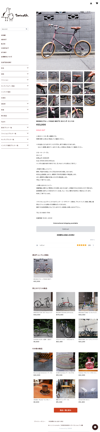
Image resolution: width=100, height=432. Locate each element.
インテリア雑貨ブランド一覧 (9, 145)
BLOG (3, 44)
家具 (2, 68)
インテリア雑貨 (5, 92)
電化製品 (4, 116)
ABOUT (4, 39)
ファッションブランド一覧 (8, 133)
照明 (2, 74)
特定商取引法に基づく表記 (56, 421)
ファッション (4, 80)
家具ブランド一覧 (6, 127)
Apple (3, 121)
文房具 (3, 98)
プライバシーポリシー (40, 421)
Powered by (63, 428)
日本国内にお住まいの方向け (65, 235)
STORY (4, 52)
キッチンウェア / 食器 (8, 86)
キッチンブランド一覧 (7, 139)
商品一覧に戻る (65, 410)
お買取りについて (6, 57)
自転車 (3, 104)
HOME (3, 35)
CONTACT (5, 48)
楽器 (2, 110)
